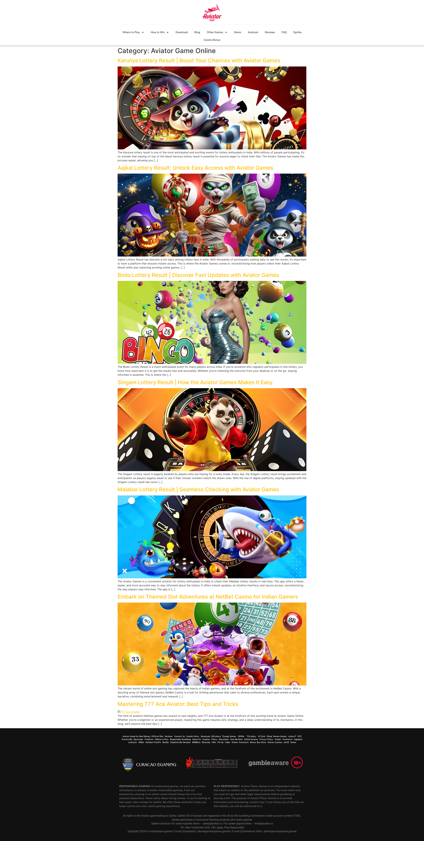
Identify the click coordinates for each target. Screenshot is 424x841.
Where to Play (131, 32)
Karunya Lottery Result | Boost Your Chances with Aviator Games (199, 60)
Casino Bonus (212, 39)
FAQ (284, 32)
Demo (237, 32)
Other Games (215, 32)
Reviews (270, 32)
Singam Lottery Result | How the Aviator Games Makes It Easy (195, 382)
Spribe (297, 32)
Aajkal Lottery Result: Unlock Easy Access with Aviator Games (195, 167)
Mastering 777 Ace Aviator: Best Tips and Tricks (178, 704)
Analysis (253, 32)
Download (182, 32)
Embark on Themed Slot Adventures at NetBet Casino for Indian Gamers (208, 596)
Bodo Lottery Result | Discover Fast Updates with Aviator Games (198, 275)
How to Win (158, 32)
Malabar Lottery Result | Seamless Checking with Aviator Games (198, 489)
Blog (197, 32)
